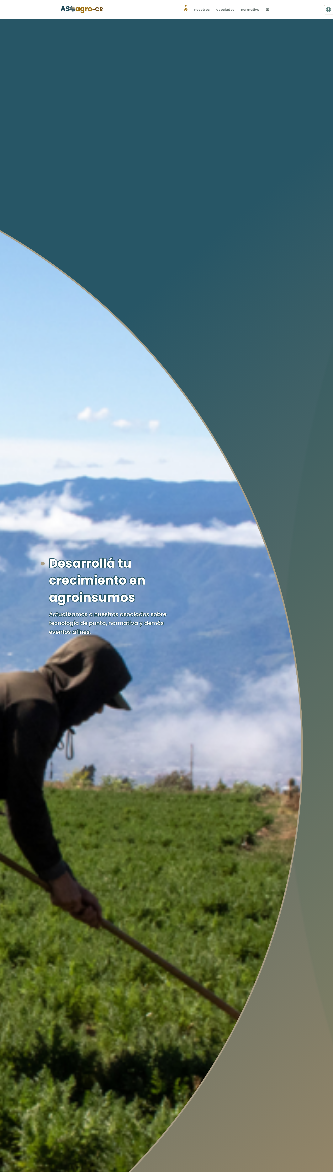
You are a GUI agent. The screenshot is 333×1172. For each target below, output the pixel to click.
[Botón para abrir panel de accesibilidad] (328, 9)
